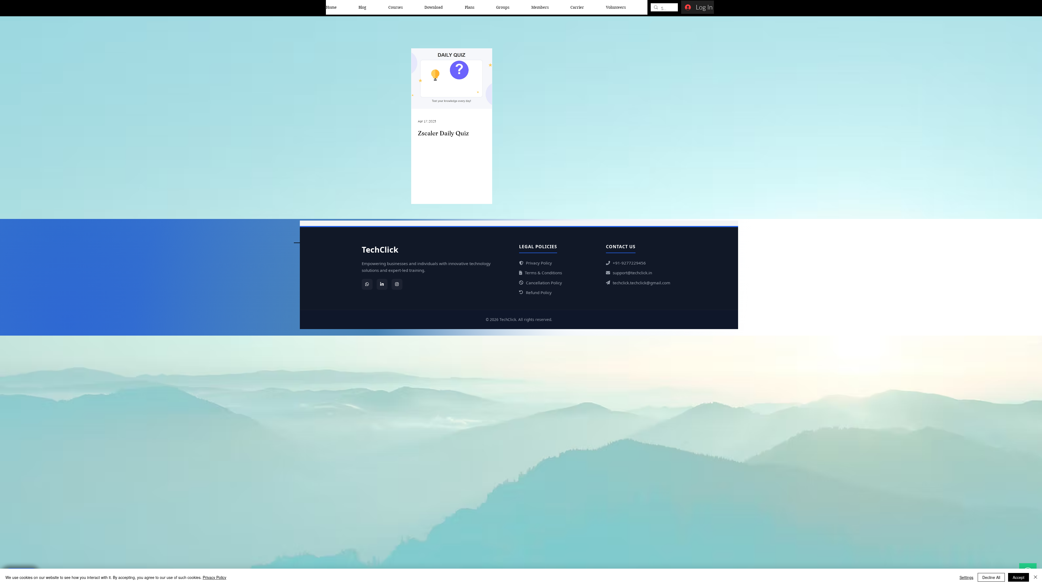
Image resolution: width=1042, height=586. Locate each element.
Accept (1018, 577)
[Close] (1035, 577)
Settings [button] (966, 577)
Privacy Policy (214, 577)
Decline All (991, 577)
